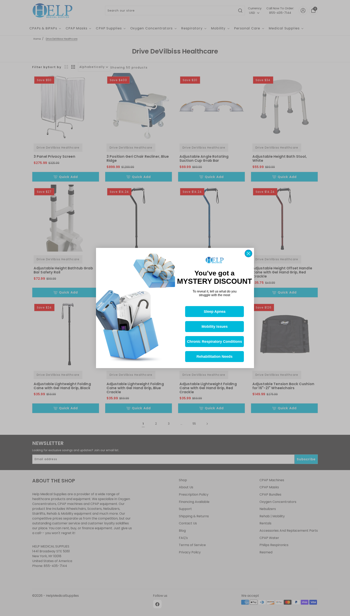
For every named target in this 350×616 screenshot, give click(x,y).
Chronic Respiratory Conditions (214, 342)
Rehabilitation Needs (214, 357)
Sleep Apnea (214, 312)
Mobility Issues (215, 327)
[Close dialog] (248, 253)
